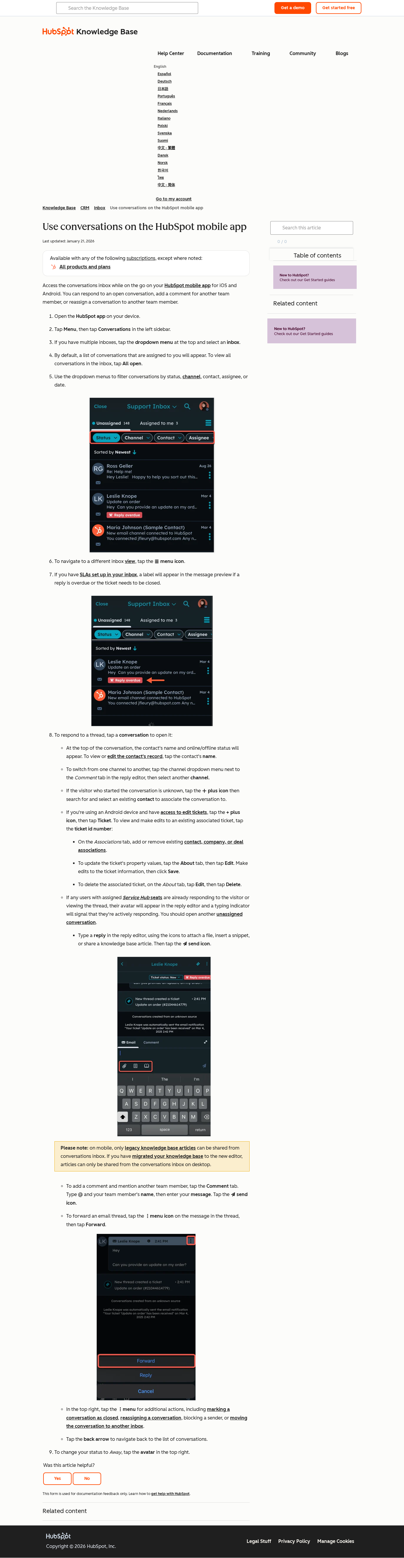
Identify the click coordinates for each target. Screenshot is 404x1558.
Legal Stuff (259, 1541)
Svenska (165, 133)
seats (142, 897)
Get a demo (293, 7)
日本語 (163, 89)
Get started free (338, 7)
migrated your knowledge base (167, 1156)
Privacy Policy (294, 1541)
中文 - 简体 (166, 185)
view (130, 561)
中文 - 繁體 (166, 148)
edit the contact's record (134, 756)
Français (165, 104)
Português (166, 96)
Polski (163, 126)
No (87, 1478)
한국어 (163, 170)
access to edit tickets (184, 812)
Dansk (163, 155)
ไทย (161, 178)
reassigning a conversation (150, 1418)
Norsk (163, 163)
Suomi (163, 141)
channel (191, 376)
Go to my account (174, 199)
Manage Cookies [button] (335, 1541)
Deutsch (165, 81)
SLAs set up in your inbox (108, 574)
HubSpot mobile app (187, 285)
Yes (57, 1478)
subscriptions (141, 258)
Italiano (164, 118)
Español (164, 74)
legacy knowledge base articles (160, 1148)
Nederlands (168, 111)
